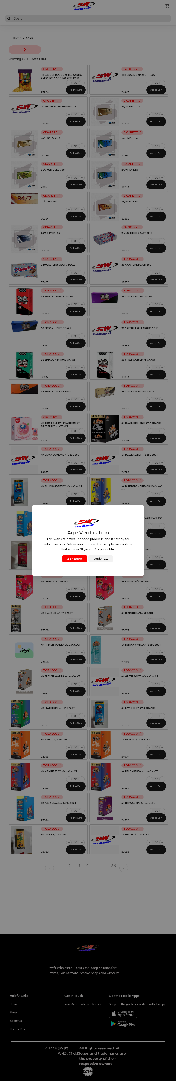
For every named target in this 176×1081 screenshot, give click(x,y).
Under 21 (101, 559)
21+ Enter (74, 559)
